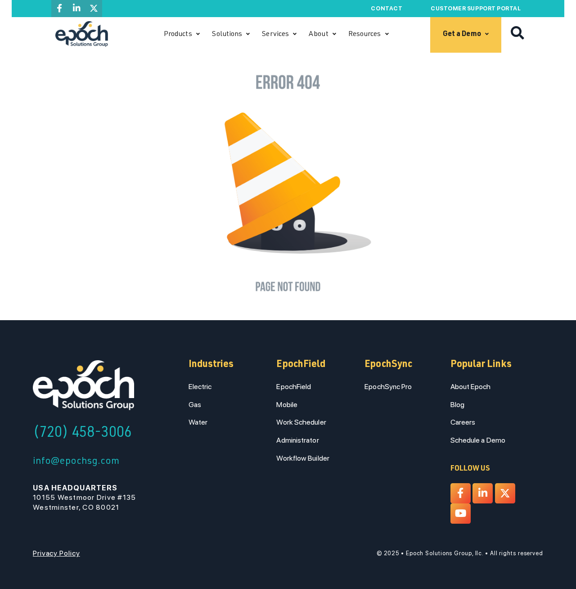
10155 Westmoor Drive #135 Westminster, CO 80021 (84, 498)
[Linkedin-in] (76, 8)
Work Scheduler (301, 422)
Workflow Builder (302, 458)
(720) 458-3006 (82, 433)
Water (198, 422)
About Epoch (470, 386)
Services (275, 34)
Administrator (297, 440)
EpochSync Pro (388, 386)
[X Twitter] (93, 8)
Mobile (286, 404)
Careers (463, 422)
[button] (517, 33)
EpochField (293, 386)
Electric (200, 386)
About (318, 34)
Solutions (227, 34)
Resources (364, 34)
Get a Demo (462, 34)
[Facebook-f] (59, 8)
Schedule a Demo (477, 440)
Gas (195, 404)
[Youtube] (460, 513)
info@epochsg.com (76, 462)
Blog (457, 404)
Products (178, 34)
